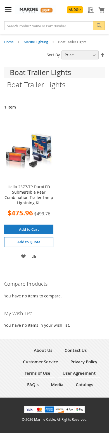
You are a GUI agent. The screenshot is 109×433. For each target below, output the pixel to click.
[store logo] (35, 9)
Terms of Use (37, 373)
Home (9, 42)
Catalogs (84, 385)
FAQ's (33, 385)
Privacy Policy (83, 362)
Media (57, 385)
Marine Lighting (36, 42)
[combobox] (54, 25)
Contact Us (76, 350)
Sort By (53, 54)
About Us (43, 350)
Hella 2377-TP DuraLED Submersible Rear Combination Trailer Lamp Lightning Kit (28, 194)
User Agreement (79, 373)
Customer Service (40, 362)
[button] (75, 9)
